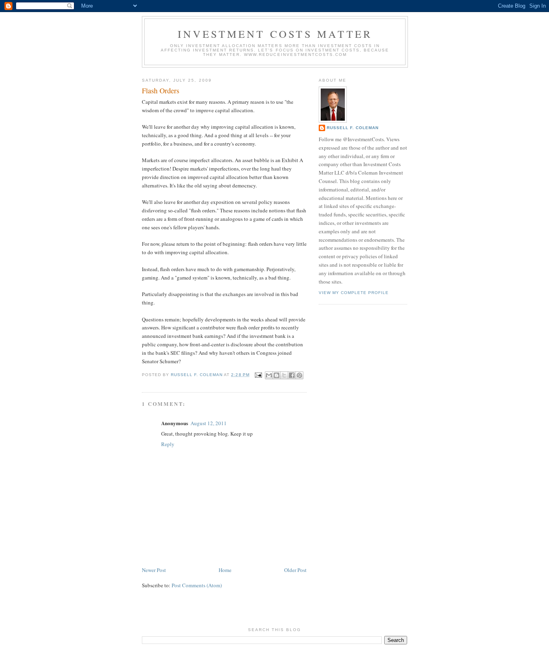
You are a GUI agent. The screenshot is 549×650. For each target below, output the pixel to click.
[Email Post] (258, 374)
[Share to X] (284, 375)
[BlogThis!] (276, 375)
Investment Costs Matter (275, 34)
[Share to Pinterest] (299, 375)
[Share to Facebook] (292, 375)
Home (225, 570)
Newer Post (154, 570)
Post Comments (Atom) (197, 585)
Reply (167, 444)
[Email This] (269, 375)
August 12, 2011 (209, 423)
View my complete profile (354, 292)
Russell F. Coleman (353, 127)
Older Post (295, 570)
